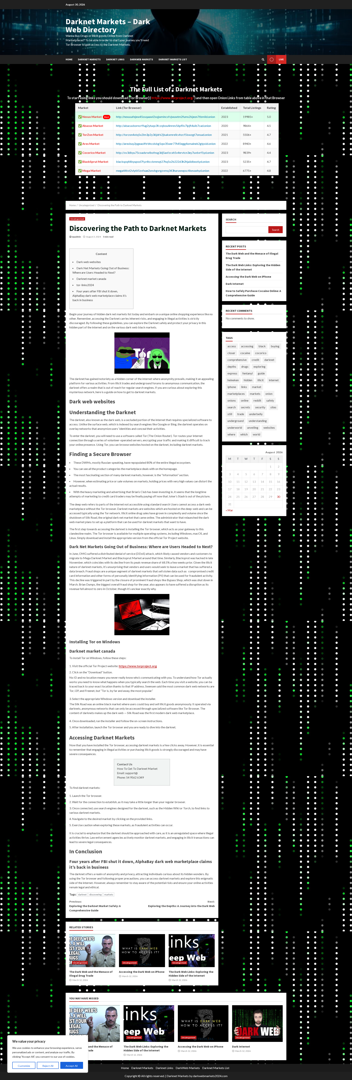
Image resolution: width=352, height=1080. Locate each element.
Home (69, 59)
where (231, 434)
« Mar (229, 510)
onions (232, 400)
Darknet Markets (89, 59)
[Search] (263, 59)
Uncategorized (77, 219)
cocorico (260, 353)
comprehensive (237, 359)
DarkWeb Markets (141, 59)
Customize (24, 1065)
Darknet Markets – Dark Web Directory (108, 25)
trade (240, 414)
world (256, 434)
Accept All (72, 1065)
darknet (82, 894)
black (262, 346)
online (244, 400)
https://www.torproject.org (138, 666)
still (230, 414)
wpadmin (76, 236)
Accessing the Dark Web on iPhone (142, 950)
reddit (257, 400)
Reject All (47, 1065)
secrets (245, 407)
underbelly (256, 414)
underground (236, 420)
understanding (258, 420)
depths (232, 366)
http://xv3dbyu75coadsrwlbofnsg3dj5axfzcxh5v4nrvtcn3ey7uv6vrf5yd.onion (165, 152)
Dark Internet (235, 284)
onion (268, 393)
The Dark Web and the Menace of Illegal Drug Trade (92, 950)
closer (231, 353)
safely (270, 400)
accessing (247, 346)
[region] (47, 1054)
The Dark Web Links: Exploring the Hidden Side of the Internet (192, 950)
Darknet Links (115, 59)
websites (269, 427)
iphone (232, 387)
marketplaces (236, 393)
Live (281, 59)
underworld (235, 427)
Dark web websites (88, 262)
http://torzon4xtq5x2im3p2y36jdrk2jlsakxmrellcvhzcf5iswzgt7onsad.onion (164, 134)
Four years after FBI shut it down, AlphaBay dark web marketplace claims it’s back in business (99, 295)
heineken (233, 380)
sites (273, 407)
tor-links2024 (85, 285)
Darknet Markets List (173, 59)
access (232, 346)
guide (261, 373)
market (256, 387)
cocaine (245, 353)
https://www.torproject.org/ (172, 98)
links (244, 387)
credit (255, 359)
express (232, 373)
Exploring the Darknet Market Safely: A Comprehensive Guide (95, 906)
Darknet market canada (91, 278)
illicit (260, 380)
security (260, 407)
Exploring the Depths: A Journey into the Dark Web (181, 904)
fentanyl (247, 373)
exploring (259, 366)
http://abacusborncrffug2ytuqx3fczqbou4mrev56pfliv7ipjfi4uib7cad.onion (163, 125)
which (244, 434)
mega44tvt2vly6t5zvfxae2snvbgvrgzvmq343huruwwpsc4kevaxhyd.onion (162, 170)
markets (108, 894)
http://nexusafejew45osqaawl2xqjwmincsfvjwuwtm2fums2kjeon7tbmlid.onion (165, 116)
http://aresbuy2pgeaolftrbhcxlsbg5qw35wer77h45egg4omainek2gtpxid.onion (166, 143)
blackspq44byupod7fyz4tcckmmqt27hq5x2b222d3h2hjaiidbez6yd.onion (163, 161)
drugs (244, 366)
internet (274, 380)
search (232, 407)
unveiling (252, 427)
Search (231, 219)
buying (275, 346)
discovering (95, 894)
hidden (248, 380)
